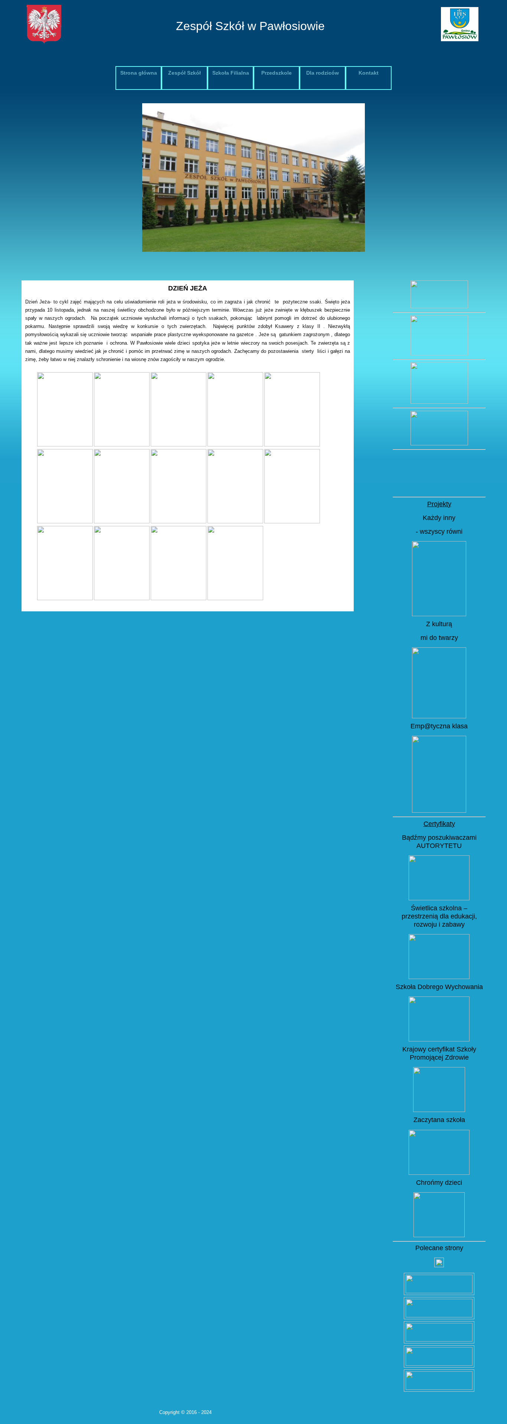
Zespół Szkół (184, 73)
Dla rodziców (322, 73)
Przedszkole (276, 73)
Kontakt (369, 73)
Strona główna (138, 73)
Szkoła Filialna (230, 73)
